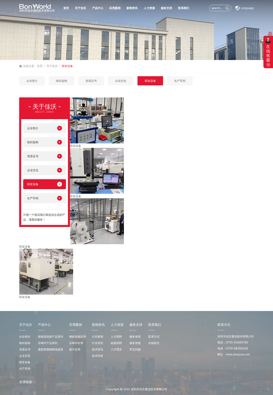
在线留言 (153, 343)
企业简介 (32, 80)
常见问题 (135, 349)
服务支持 (166, 8)
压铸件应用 (76, 343)
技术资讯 (97, 349)
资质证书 (91, 80)
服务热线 (135, 343)
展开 (268, 52)
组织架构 (61, 80)
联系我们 (183, 8)
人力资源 (149, 8)
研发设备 (150, 80)
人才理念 (116, 349)
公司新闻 (97, 336)
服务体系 (135, 336)
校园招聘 (116, 343)
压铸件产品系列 (48, 343)
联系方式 (153, 336)
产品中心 (97, 8)
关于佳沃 (80, 8)
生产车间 (179, 80)
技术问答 (97, 355)
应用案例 (115, 8)
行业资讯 (97, 343)
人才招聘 (116, 336)
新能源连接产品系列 (50, 336)
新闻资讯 (132, 8)
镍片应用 (74, 349)
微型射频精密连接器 (50, 349)
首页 (66, 8)
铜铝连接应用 (77, 336)
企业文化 (120, 80)
